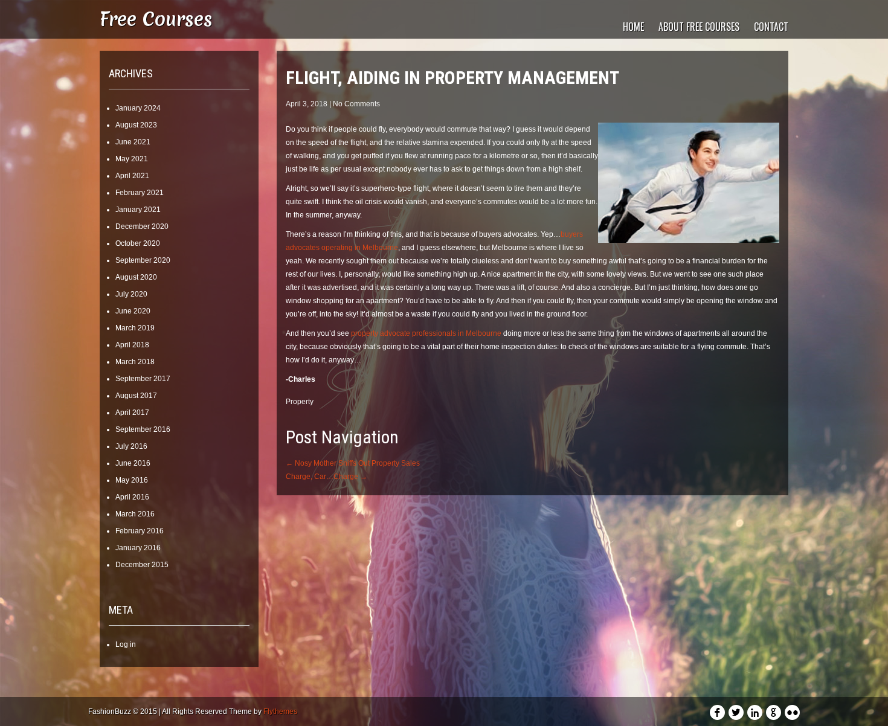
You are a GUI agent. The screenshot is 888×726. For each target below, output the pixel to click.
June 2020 (132, 311)
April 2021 (132, 176)
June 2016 (132, 463)
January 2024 (138, 108)
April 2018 (132, 345)
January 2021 (138, 209)
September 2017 (142, 378)
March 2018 (135, 362)
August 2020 (136, 277)
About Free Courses (698, 26)
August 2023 (136, 125)
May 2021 (131, 159)
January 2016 (138, 548)
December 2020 (142, 226)
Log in (125, 644)
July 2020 (131, 294)
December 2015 (142, 565)
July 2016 (131, 446)
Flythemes (280, 711)
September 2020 (142, 260)
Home (633, 26)
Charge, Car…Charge (326, 476)
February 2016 (139, 531)
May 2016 (131, 480)
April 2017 (132, 412)
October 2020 (137, 243)
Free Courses (156, 19)
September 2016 (142, 429)
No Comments (356, 104)
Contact (771, 26)
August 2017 (136, 395)
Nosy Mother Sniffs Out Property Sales (353, 463)
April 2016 (132, 497)
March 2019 (135, 328)
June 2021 (132, 142)
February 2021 (139, 192)
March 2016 (135, 514)
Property (300, 401)
